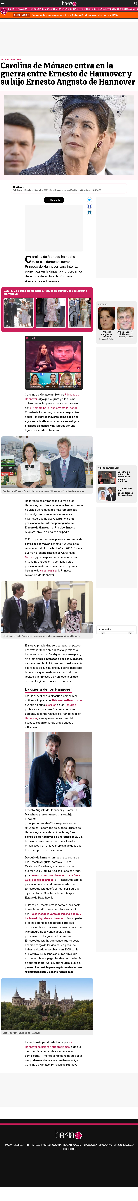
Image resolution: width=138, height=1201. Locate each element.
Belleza (19, 1145)
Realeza (22, 8)
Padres (46, 1145)
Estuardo (70, 705)
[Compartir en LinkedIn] (89, 212)
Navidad (128, 1145)
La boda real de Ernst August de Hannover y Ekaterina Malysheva (45, 292)
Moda (8, 1145)
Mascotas (105, 1145)
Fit (27, 1145)
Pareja (35, 1145)
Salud (77, 1145)
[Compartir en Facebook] (89, 206)
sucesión (50, 705)
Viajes (117, 1145)
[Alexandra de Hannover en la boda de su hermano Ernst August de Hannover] (51, 327)
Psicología (90, 1145)
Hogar (67, 1145)
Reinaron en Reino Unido (67, 700)
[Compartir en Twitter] (89, 199)
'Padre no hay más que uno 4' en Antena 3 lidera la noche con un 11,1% (66, 15)
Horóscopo (69, 1149)
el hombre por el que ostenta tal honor (53, 408)
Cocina (57, 1145)
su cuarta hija (48, 570)
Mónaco (30, 557)
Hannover (31, 718)
